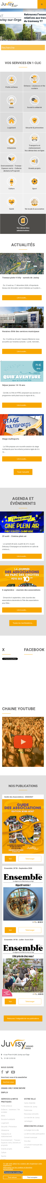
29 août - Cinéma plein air (14, 536)
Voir (10, 858)
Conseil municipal (30, 1137)
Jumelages (28, 1121)
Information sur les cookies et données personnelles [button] (17, 1168)
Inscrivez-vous (8, 1082)
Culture (12, 189)
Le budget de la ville (31, 1130)
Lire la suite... (22, 297)
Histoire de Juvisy (30, 1107)
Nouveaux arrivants (31, 1114)
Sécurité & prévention (34, 128)
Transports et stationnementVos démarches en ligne (34, 148)
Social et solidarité (8, 1119)
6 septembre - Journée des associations (21, 590)
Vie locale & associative (34, 209)
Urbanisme (11, 148)
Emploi (4, 1092)
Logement (11, 128)
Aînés (11, 107)
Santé (11, 209)
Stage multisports (10, 439)
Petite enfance (11, 87)
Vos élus (27, 1141)
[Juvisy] (9, 4)
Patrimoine (28, 1110)
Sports (3, 1156)
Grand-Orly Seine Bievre (13, 1088)
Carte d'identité (29, 1103)
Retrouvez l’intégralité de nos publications (23, 1018)
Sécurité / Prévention (9, 1127)
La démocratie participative (34, 1134)
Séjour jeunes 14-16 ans (13, 385)
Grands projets (34, 168)
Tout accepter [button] (32, 1177)
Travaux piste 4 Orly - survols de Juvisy (20, 277)
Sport (34, 189)
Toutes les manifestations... (23, 623)
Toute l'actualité (23, 472)
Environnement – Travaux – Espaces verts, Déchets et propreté (11, 1142)
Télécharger (29, 858)
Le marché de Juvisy (32, 1118)
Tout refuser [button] (12, 1177)
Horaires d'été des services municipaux (20, 331)
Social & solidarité (34, 107)
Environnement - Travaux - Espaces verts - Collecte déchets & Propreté (11, 168)
